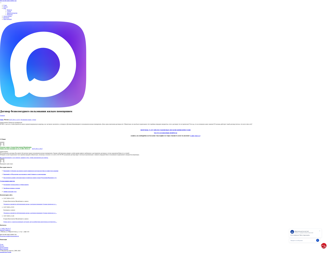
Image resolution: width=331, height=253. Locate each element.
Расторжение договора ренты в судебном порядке (16, 184)
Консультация (7, 19)
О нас (5, 5)
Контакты (6, 17)
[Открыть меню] (0, 2)
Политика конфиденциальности (9, 236)
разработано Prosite (5, 252)
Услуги (5, 6)
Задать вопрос (7, 16)
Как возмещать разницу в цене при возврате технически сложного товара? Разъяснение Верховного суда (30, 177)
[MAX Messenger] (43, 107)
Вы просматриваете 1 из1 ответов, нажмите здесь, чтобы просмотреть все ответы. (24, 157)
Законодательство (12, 13)
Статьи (9, 11)
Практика (10, 14)
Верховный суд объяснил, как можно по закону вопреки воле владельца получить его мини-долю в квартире (30, 170)
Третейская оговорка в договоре (11, 188)
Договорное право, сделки (28, 119)
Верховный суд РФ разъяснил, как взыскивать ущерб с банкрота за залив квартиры (24, 174)
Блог (4, 8)
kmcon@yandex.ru (5, 230)
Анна (1, 119)
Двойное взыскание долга (10, 191)
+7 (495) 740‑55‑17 (5, 228)
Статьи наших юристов (7, 181)
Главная (2, 115)
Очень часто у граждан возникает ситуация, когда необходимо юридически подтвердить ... (30, 221)
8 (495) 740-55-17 (195, 136)
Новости (9, 10)
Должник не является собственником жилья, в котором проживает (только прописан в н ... (30, 204)
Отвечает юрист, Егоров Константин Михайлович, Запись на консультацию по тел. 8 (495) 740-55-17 (16, 147)
